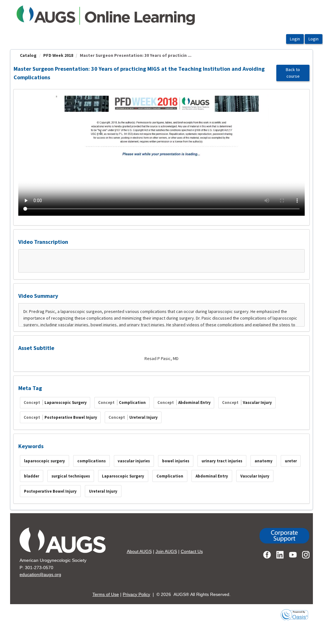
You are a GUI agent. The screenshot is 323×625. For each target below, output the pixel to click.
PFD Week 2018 (58, 55)
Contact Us (192, 551)
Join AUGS (166, 551)
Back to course (293, 73)
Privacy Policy (136, 594)
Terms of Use (105, 594)
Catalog (28, 55)
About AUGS (139, 551)
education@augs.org (40, 574)
